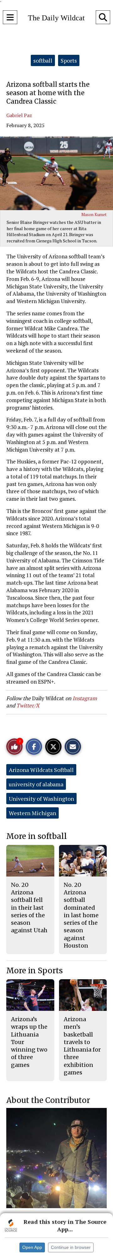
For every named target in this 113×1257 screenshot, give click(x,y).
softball (42, 60)
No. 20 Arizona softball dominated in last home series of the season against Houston (81, 915)
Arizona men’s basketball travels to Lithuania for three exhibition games (82, 1046)
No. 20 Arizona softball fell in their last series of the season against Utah (29, 907)
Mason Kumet (93, 214)
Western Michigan (32, 813)
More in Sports (34, 970)
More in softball (36, 836)
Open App (32, 1247)
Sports (69, 60)
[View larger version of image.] (56, 173)
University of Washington (41, 798)
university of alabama (36, 784)
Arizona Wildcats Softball (41, 769)
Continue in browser (71, 1247)
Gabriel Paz (19, 115)
